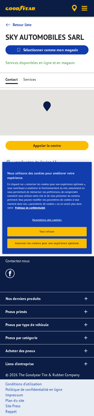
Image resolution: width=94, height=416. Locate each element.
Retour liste (22, 24)
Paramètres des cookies (47, 219)
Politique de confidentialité (30, 207)
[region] (46, 208)
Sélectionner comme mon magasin (50, 50)
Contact (11, 79)
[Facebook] (10, 273)
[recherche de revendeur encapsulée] (74, 8)
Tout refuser (47, 231)
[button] (84, 8)
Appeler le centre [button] (47, 145)
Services (29, 79)
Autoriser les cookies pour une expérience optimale (47, 243)
